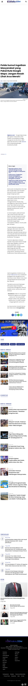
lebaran (13, 344)
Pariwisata (5, 667)
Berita (16, 659)
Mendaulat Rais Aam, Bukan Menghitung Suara (12, 598)
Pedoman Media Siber (20, 674)
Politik (4, 659)
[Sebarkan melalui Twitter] (15, 315)
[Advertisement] (14, 18)
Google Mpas (5, 344)
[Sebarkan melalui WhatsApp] (18, 315)
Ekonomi (5, 660)
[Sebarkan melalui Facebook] (13, 315)
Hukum (16, 657)
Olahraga (17, 652)
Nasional (5, 653)
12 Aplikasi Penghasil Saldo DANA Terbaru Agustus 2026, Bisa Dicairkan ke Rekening (18, 484)
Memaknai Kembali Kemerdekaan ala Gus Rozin (17, 605)
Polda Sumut (14, 275)
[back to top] (25, 684)
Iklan (19, 676)
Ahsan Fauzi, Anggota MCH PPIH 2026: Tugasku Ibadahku (18, 620)
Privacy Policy (7, 676)
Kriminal (4, 662)
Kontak (22, 676)
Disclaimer (13, 676)
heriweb (19, 680)
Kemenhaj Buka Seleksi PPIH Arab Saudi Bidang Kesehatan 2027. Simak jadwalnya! (16, 541)
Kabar (4, 664)
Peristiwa (5, 652)
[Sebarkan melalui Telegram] (21, 315)
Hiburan (16, 653)
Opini (4, 669)
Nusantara (5, 657)
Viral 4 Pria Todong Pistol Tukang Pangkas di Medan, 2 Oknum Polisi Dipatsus (17, 375)
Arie (1, 81)
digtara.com (11, 135)
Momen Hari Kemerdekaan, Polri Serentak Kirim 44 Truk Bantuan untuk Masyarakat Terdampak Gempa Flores (16, 549)
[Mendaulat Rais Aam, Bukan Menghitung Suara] (14, 594)
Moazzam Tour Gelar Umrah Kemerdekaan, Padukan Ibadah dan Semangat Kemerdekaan (15, 557)
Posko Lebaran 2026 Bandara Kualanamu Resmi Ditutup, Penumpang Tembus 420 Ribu (16, 388)
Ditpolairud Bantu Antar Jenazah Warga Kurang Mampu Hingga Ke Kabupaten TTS (17, 170)
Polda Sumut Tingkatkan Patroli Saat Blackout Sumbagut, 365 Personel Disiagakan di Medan (15, 176)
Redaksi (12, 674)
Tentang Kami (6, 674)
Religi (4, 666)
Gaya (16, 655)
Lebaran (24, 141)
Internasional (6, 655)
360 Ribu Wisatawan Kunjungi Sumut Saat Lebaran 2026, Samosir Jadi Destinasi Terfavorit (18, 381)
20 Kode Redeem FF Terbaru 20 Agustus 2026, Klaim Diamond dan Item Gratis (16, 565)
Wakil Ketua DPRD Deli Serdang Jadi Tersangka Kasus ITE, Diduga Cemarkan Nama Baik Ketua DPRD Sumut (17, 182)
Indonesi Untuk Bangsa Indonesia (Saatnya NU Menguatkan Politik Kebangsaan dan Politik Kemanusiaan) (16, 572)
